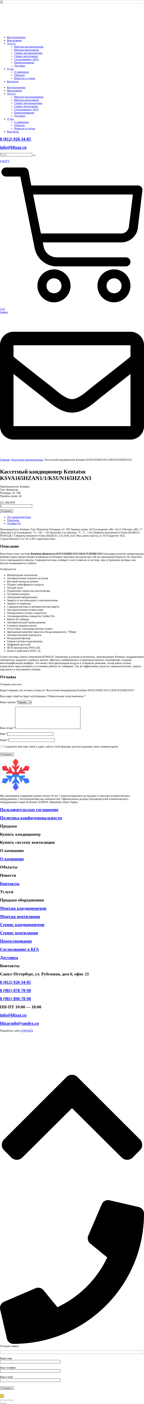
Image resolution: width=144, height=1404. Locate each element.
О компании (21, 71)
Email (4, 740)
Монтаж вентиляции (26, 49)
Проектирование (24, 62)
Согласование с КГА (26, 59)
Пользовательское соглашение (29, 809)
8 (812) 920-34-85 (15, 139)
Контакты (13, 81)
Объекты (19, 75)
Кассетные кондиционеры (27, 459)
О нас (10, 68)
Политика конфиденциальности (31, 818)
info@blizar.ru (13, 147)
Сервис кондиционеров (28, 53)
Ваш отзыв (7, 727)
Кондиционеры (16, 37)
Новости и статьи (24, 78)
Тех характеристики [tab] (19, 517)
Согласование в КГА (19, 949)
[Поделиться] (8, 1400)
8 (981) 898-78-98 (15, 998)
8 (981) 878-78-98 (15, 990)
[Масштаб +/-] (1, 1400)
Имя (3, 733)
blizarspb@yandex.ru (19, 1023)
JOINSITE (27, 1030)
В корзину (6, 511)
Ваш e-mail (6, 1376)
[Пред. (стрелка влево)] (1, 1403)
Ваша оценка (9, 702)
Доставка (19, 65)
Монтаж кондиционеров (28, 46)
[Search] (34, 155)
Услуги (11, 43)
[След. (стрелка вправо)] (5, 1403)
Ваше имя (6, 1358)
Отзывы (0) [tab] (14, 523)
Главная (4, 459)
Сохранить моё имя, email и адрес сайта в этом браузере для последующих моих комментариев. (61, 746)
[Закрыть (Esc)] (12, 1400)
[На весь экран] (5, 1400)
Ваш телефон (8, 1367)
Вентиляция (14, 40)
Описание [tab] (13, 520)
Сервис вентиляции (26, 56)
